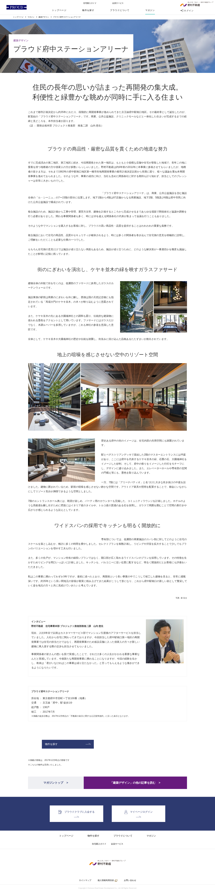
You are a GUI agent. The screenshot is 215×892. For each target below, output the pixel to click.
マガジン (150, 10)
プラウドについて (119, 10)
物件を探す (88, 10)
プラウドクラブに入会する (79, 811)
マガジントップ (53, 782)
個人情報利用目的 (106, 880)
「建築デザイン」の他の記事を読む (133, 782)
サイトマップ (85, 880)
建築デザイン (44, 17)
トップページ (59, 10)
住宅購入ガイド (89, 3)
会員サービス (118, 3)
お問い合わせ (130, 880)
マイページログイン (141, 811)
